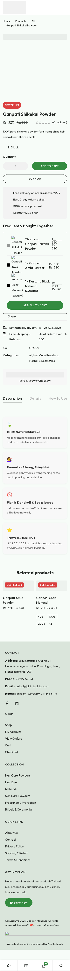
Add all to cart (35, 305)
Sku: (5, 348)
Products (20, 21)
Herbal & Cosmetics (42, 361)
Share (12, 316)
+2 (50, 623)
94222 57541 (30, 212)
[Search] (61, 965)
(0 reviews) (59, 122)
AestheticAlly (55, 943)
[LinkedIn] (17, 703)
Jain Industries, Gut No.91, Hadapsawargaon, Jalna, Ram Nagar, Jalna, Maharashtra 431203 (32, 666)
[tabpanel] (35, 485)
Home (6, 21)
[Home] (9, 965)
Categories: (11, 355)
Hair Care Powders (45, 355)
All (33, 21)
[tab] (12, 398)
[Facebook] (7, 703)
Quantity (9, 157)
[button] (18, 902)
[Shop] (26, 965)
